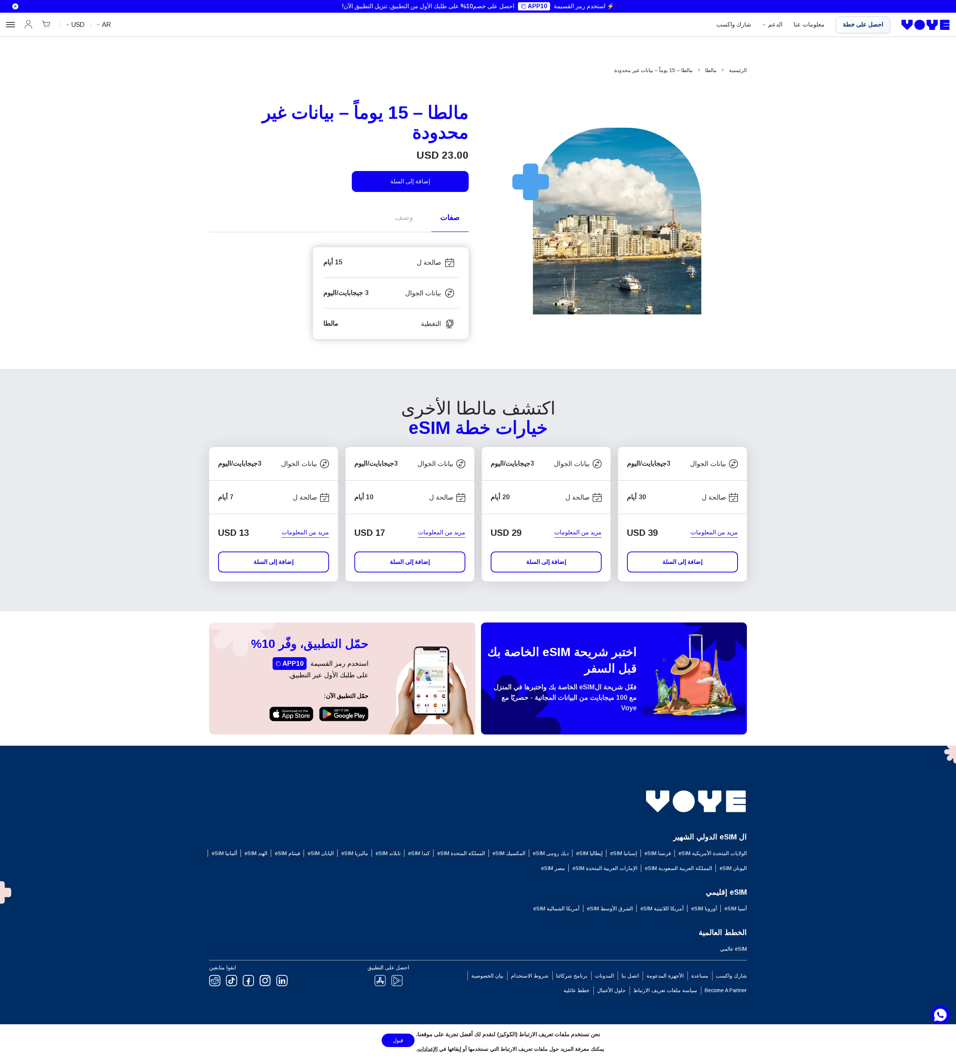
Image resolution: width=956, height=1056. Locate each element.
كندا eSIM (419, 853)
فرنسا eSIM (658, 853)
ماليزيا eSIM (354, 853)
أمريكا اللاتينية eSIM (662, 908)
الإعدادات (428, 1049)
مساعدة (699, 976)
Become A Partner (726, 990)
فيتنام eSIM (287, 853)
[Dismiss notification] (11, 6)
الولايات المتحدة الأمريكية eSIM (713, 853)
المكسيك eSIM (509, 853)
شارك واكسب (733, 24)
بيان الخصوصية (487, 976)
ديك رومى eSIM (551, 853)
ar (106, 24)
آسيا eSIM (735, 908)
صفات (450, 217)
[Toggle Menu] (10, 24)
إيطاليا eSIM (589, 853)
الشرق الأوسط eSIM (610, 908)
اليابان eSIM (321, 853)
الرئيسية (738, 70)
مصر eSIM (553, 868)
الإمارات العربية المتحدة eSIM (604, 868)
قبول (398, 1040)
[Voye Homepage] (925, 25)
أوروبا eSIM (704, 908)
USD (78, 24)
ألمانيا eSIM (224, 853)
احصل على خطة (863, 24)
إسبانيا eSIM (623, 853)
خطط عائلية (577, 990)
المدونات (604, 976)
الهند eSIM (256, 853)
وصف (404, 217)
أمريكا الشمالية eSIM (556, 908)
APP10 (537, 6)
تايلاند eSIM (388, 853)
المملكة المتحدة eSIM (461, 853)
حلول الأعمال (611, 990)
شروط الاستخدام (530, 976)
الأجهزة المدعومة (665, 976)
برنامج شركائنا (571, 976)
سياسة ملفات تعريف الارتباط (665, 990)
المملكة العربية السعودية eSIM (678, 868)
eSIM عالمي (733, 949)
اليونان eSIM (733, 868)
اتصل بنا (630, 976)
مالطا (711, 70)
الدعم (775, 24)
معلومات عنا (809, 24)
